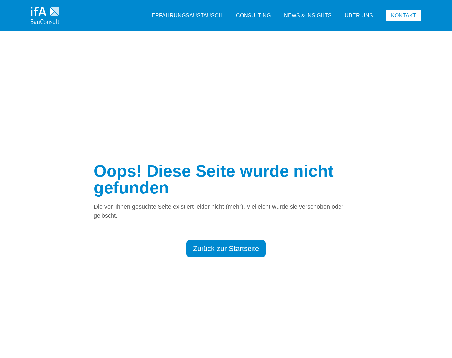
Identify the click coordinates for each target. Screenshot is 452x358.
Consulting (253, 15)
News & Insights (308, 15)
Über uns (359, 15)
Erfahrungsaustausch (187, 15)
